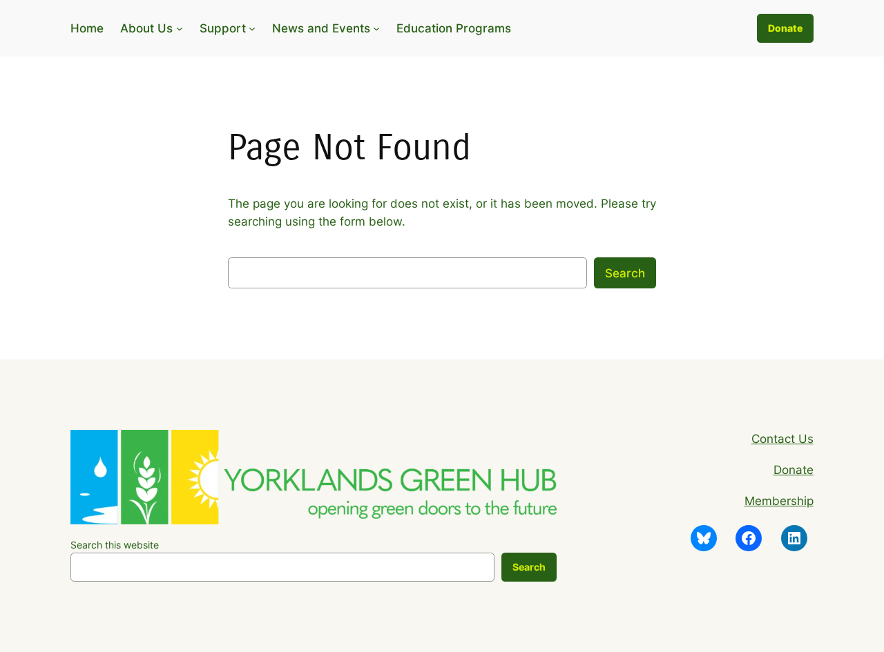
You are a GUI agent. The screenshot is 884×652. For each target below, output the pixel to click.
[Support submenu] (252, 28)
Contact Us (782, 439)
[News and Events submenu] (376, 28)
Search (625, 273)
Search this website (114, 545)
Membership (779, 501)
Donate (785, 28)
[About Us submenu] (179, 28)
